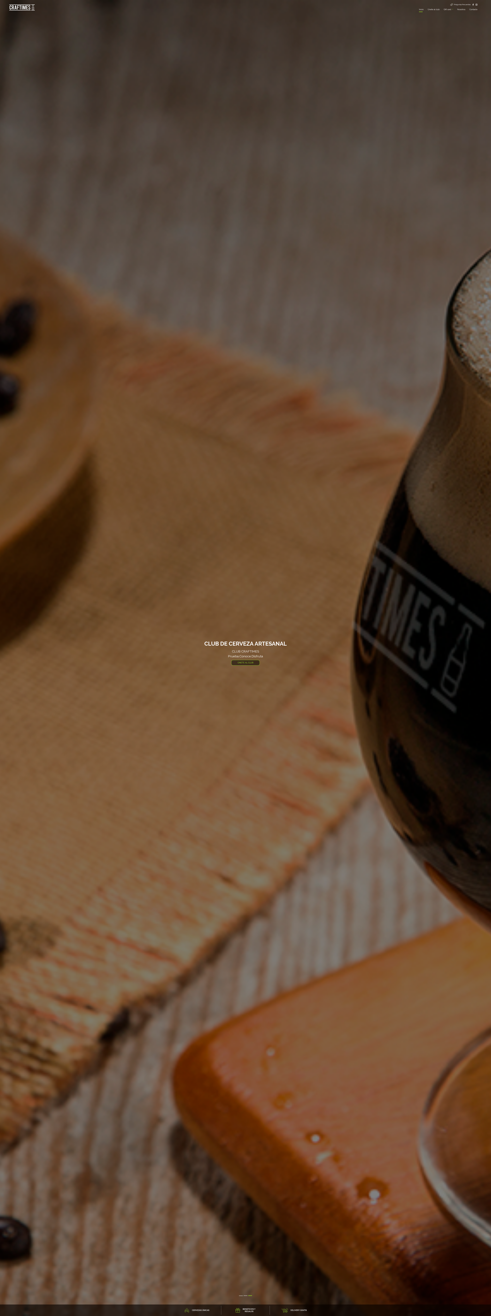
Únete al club (434, 9)
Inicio (421, 9)
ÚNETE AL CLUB (245, 662)
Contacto (473, 9)
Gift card (448, 9)
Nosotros (461, 9)
